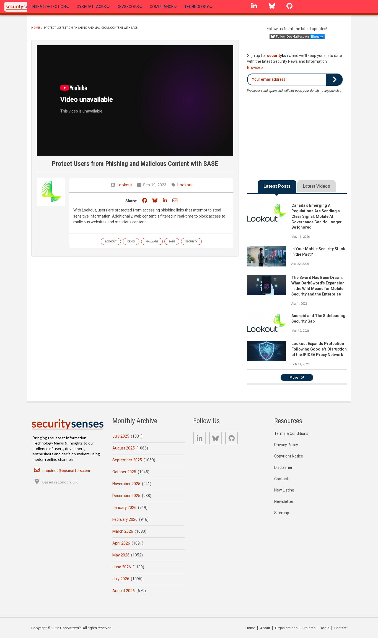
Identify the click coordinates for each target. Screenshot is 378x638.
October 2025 (124, 472)
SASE (172, 241)
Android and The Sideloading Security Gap (318, 318)
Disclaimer (283, 467)
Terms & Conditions (291, 433)
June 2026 (121, 567)
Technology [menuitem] (196, 6)
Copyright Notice (288, 456)
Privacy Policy (286, 445)
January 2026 (124, 507)
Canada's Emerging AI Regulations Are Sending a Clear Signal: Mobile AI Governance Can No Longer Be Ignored (316, 216)
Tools (324, 628)
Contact (281, 479)
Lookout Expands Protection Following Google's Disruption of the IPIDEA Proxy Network (319, 349)
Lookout (124, 184)
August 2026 (123, 591)
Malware (152, 241)
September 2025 (127, 460)
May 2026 (121, 555)
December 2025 (126, 495)
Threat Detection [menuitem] (48, 6)
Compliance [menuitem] (162, 6)
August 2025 (123, 448)
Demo (131, 241)
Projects (308, 628)
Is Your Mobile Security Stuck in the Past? (318, 252)
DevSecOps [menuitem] (128, 6)
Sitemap (281, 513)
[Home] (22, 7)
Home (35, 27)
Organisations (286, 628)
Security (191, 241)
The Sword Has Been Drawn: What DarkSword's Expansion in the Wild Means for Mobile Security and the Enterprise (318, 285)
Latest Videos (316, 186)
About (265, 628)
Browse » (255, 67)
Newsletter (283, 501)
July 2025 (120, 436)
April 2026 (121, 543)
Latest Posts (277, 186)
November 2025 (126, 484)
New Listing (284, 490)
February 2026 (125, 519)
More (293, 378)
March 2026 (122, 531)
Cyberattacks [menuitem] (91, 6)
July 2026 (120, 579)
